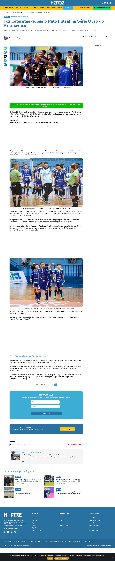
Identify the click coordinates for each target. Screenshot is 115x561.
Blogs (58, 7)
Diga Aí (62, 521)
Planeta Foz (50, 7)
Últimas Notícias (8, 7)
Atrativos (91, 529)
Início (5, 12)
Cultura (62, 531)
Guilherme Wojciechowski (18, 38)
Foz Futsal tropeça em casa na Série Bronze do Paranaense (27, 494)
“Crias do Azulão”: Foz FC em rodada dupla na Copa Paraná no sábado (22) (68, 481)
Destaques (18, 7)
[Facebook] (23, 463)
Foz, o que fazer (64, 519)
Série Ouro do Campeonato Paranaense (59, 114)
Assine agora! (68, 430)
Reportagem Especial (38, 529)
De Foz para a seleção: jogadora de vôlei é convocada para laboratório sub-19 (69, 494)
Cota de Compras (93, 531)
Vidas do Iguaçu (64, 526)
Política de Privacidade (93, 547)
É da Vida (63, 524)
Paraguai (26, 7)
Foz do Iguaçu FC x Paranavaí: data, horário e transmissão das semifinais (34, 122)
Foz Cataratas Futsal (16, 446)
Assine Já (66, 7)
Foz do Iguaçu (27, 446)
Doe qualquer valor (94, 524)
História (62, 529)
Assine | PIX (91, 519)
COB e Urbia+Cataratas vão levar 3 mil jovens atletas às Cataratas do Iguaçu (28, 481)
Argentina (35, 7)
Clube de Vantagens (94, 526)
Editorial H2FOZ (36, 531)
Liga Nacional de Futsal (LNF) (20, 378)
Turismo (41, 7)
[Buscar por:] (6, 3)
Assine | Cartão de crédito (95, 521)
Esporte (9, 12)
